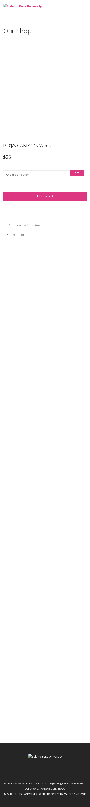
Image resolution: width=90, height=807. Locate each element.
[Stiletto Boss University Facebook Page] (33, 773)
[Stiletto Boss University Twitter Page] (41, 773)
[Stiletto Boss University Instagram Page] (56, 773)
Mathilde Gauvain (75, 794)
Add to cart (45, 196)
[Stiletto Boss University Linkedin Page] (49, 773)
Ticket (77, 172)
